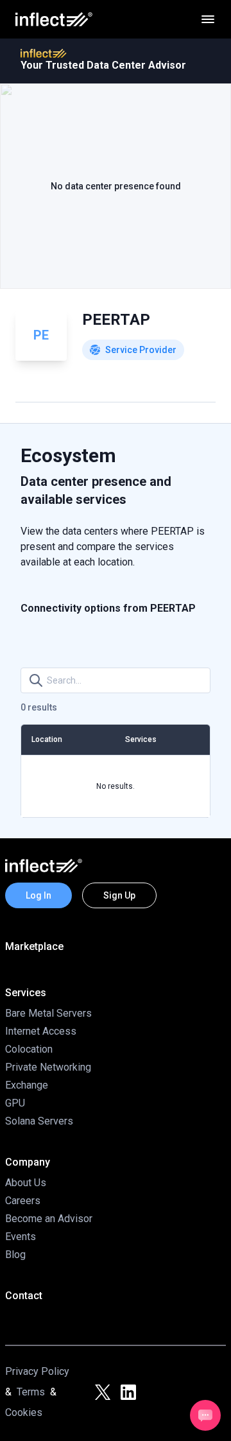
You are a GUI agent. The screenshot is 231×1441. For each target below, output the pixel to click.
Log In (38, 895)
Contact (23, 1296)
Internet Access (40, 1031)
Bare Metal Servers (48, 1013)
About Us (25, 1183)
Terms (31, 1392)
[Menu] (208, 19)
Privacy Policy (37, 1371)
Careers (22, 1201)
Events (20, 1236)
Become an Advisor (48, 1218)
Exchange (26, 1085)
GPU (15, 1103)
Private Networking (48, 1067)
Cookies (23, 1412)
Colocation (29, 1049)
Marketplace (34, 946)
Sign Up (119, 895)
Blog (15, 1254)
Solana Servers (39, 1121)
